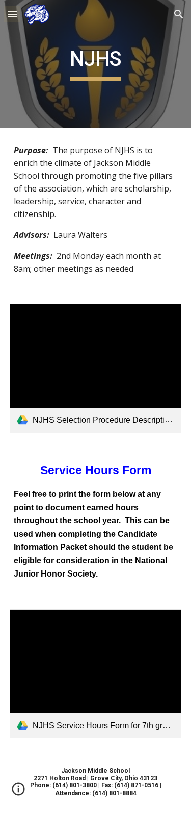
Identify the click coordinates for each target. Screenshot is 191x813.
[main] (96, 63)
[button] (12, 14)
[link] (96, 368)
